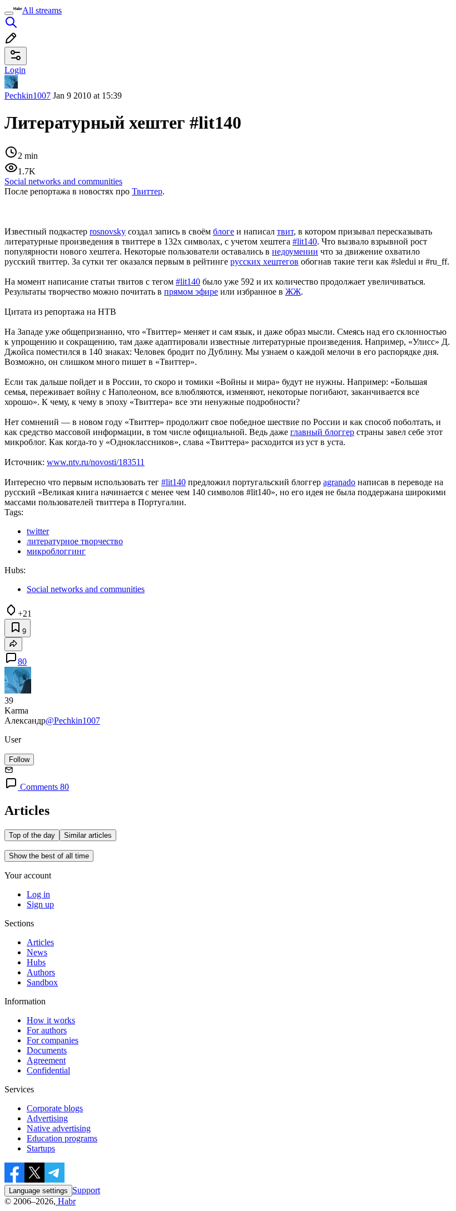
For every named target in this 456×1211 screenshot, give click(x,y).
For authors (47, 1030)
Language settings (38, 1190)
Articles (40, 942)
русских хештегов (264, 261)
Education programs (62, 1138)
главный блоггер (322, 432)
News (37, 952)
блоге (223, 231)
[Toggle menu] (8, 13)
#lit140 (305, 241)
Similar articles (88, 835)
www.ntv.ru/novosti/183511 (96, 462)
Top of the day (32, 835)
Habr (66, 1201)
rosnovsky (108, 231)
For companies (52, 1040)
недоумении (295, 251)
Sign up (40, 904)
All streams (42, 10)
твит (285, 231)
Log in (38, 894)
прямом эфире (191, 291)
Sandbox (42, 982)
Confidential (48, 1070)
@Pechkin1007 (73, 720)
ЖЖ (293, 291)
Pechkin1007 (27, 95)
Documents (47, 1050)
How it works (51, 1020)
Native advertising (59, 1128)
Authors (41, 972)
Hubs (36, 962)
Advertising (47, 1118)
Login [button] (15, 70)
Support (86, 1190)
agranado (339, 482)
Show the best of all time (49, 856)
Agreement (46, 1060)
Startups (41, 1148)
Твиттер (147, 191)
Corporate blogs (55, 1108)
